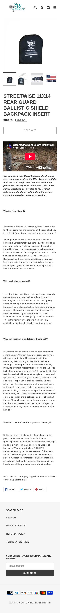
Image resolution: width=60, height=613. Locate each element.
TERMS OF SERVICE (17, 541)
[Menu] (55, 7)
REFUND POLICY (15, 533)
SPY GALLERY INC (25, 603)
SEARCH (11, 517)
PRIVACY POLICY (15, 525)
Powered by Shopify (42, 603)
